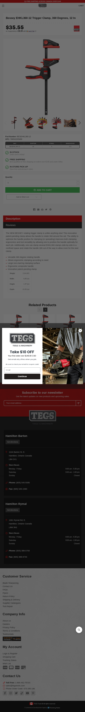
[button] (79, 630)
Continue (22, 376)
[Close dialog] (80, 330)
